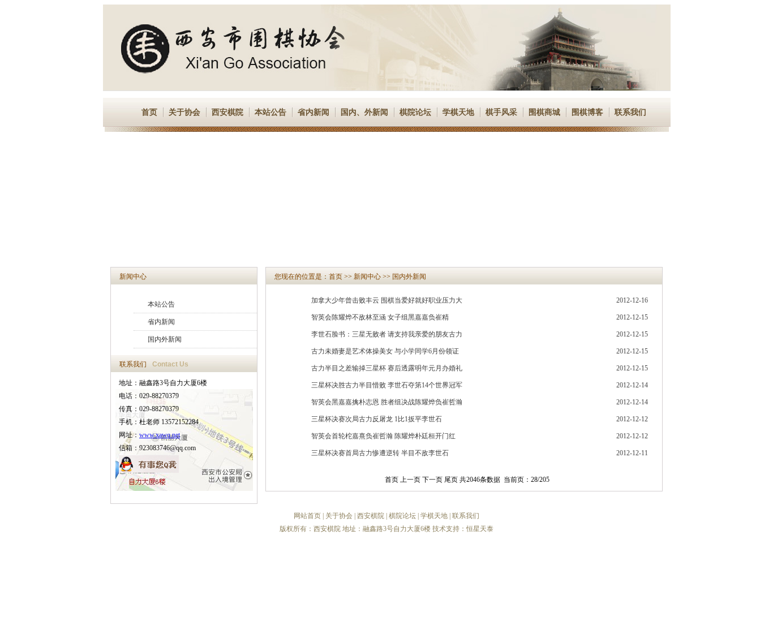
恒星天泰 (479, 529)
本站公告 (270, 112)
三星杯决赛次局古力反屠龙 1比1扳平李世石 (376, 419)
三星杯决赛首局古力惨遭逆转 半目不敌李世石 (380, 453)
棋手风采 (501, 112)
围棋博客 (587, 112)
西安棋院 (227, 112)
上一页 (410, 480)
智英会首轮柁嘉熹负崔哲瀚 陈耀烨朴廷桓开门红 (383, 436)
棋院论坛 (415, 112)
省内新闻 (313, 112)
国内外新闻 (165, 339)
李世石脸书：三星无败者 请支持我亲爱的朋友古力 (386, 334)
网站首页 (307, 516)
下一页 (432, 480)
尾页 (451, 480)
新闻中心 (133, 277)
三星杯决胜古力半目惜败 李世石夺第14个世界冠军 (386, 385)
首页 (149, 112)
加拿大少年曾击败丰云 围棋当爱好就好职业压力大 (386, 300)
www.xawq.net (159, 435)
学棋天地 (458, 112)
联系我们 (630, 112)
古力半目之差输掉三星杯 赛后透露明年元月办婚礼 (386, 368)
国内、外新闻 (364, 112)
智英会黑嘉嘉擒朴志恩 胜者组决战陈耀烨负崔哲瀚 (386, 402)
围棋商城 (544, 112)
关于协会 (184, 112)
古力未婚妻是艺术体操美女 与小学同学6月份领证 (385, 351)
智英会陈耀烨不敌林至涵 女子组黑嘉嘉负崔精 (380, 317)
